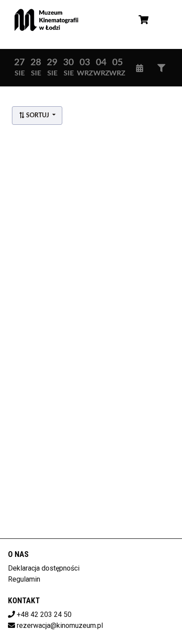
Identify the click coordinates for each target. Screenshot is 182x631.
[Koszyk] (142, 19)
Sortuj (37, 115)
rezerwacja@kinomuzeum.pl (60, 625)
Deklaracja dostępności (44, 568)
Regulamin (24, 579)
